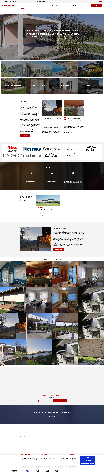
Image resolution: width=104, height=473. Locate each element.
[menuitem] (22, 6)
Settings (62, 470)
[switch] (37, 471)
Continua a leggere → (41, 215)
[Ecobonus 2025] (48, 200)
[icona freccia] (52, 45)
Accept (87, 457)
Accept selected (88, 460)
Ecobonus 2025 (41, 207)
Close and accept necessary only (87, 463)
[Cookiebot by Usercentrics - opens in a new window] (14, 471)
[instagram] (99, 1)
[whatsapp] (101, 1)
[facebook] (97, 1)
